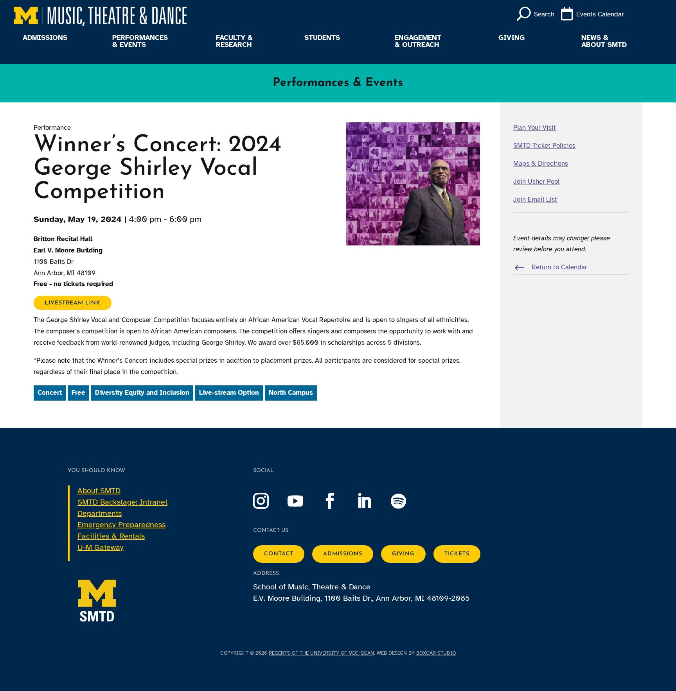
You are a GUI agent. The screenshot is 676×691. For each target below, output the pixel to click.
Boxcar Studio (436, 653)
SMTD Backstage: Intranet (122, 502)
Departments (99, 513)
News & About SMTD (604, 41)
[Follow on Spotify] (406, 501)
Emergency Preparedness (121, 525)
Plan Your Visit (534, 128)
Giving (511, 38)
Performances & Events (140, 41)
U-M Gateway (100, 547)
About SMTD (98, 491)
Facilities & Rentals (111, 536)
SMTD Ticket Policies (544, 145)
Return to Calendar (559, 267)
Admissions (45, 38)
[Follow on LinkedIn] (372, 501)
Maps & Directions (540, 163)
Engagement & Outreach (418, 41)
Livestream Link (73, 303)
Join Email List (535, 199)
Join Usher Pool (536, 181)
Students (322, 38)
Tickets (456, 554)
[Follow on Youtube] (303, 501)
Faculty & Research (234, 41)
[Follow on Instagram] (268, 501)
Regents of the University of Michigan (321, 653)
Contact (278, 554)
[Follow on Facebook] (337, 501)
